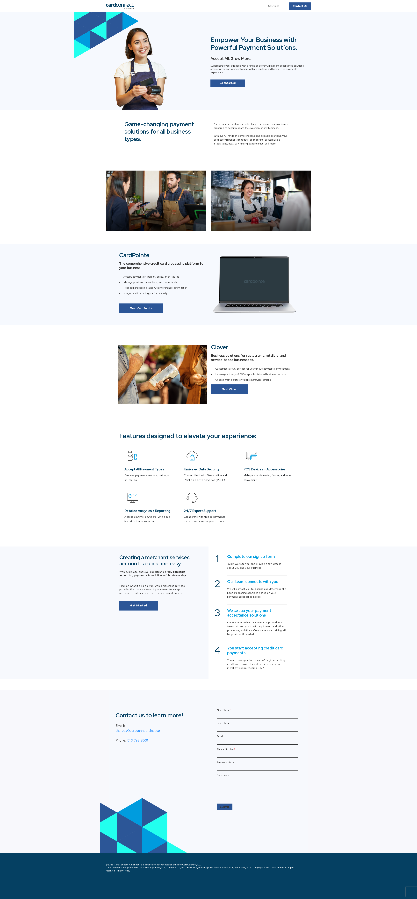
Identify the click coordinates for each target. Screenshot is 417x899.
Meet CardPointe (141, 308)
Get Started (228, 83)
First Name (224, 710)
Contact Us (300, 6)
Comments (223, 775)
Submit (224, 807)
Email (220, 736)
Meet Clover (230, 389)
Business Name (226, 762)
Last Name (224, 723)
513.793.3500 (137, 740)
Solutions (273, 6)
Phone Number (226, 749)
